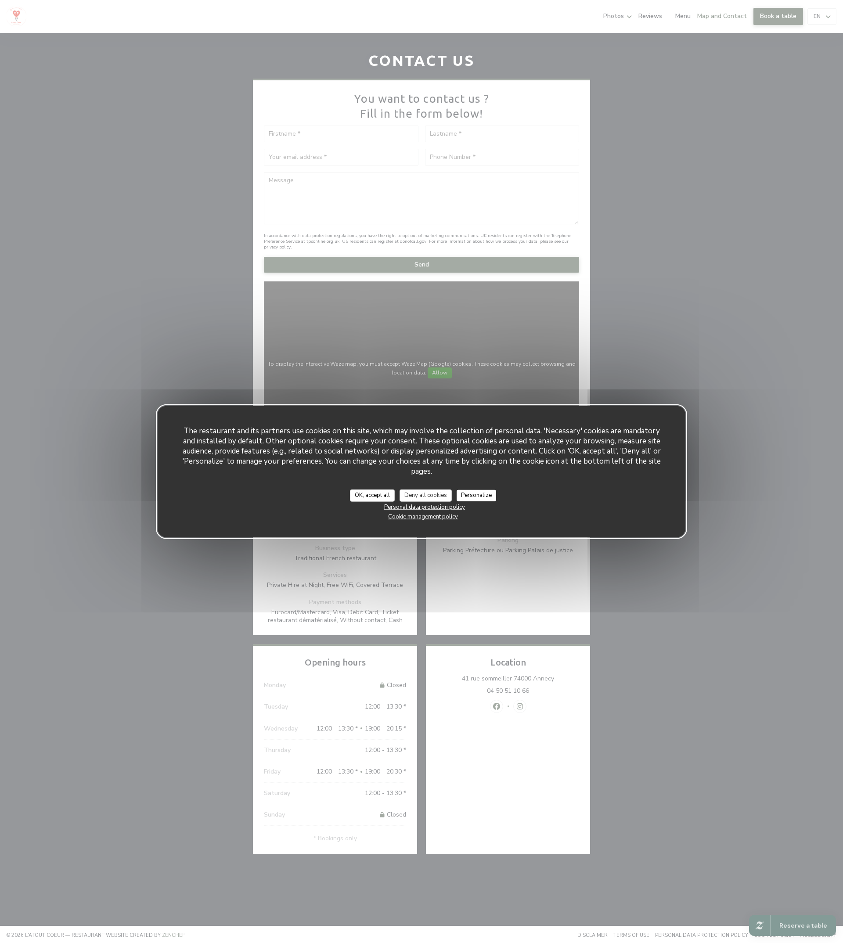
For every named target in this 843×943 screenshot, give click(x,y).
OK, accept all (372, 495)
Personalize (476, 495)
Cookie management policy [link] (423, 516)
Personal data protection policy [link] (424, 507)
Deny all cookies (425, 495)
